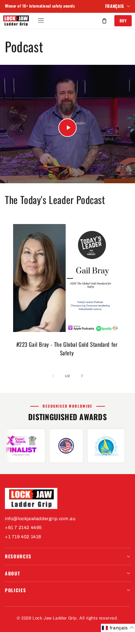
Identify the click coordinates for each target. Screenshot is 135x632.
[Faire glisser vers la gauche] (53, 375)
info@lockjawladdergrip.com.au (40, 518)
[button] (41, 20)
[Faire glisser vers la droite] (82, 375)
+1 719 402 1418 (23, 536)
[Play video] (67, 127)
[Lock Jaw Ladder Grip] (67, 498)
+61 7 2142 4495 (23, 527)
